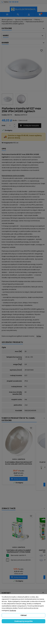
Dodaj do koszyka (29, 125)
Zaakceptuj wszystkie (23, 621)
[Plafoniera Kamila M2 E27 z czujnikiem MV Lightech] (41, 555)
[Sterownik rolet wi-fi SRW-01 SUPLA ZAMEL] (8, 555)
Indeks (4, 115)
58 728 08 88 (13, 2)
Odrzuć (24, 615)
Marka (17, 115)
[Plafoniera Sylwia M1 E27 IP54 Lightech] (41, 560)
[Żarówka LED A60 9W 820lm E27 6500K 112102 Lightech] (41, 467)
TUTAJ (38, 336)
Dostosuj (13, 610)
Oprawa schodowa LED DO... (21, 560)
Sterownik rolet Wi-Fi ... (19, 555)
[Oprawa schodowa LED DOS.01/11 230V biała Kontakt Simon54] (8, 560)
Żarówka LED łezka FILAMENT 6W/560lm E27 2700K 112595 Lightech (18, 552)
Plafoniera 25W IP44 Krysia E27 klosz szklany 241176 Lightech (18, 463)
